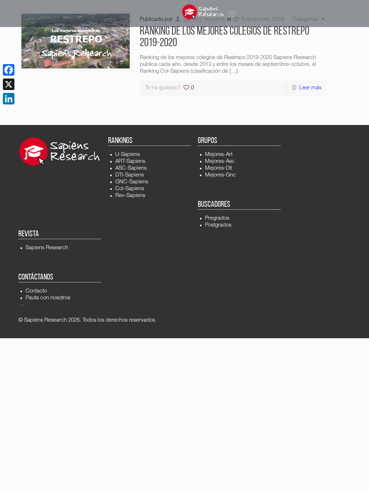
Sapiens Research (47, 248)
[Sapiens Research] (203, 11)
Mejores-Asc (220, 161)
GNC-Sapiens (131, 182)
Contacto (36, 291)
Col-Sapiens (129, 189)
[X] (8, 84)
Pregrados (217, 218)
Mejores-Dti (218, 168)
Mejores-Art (218, 154)
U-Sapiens (127, 154)
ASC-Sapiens (131, 168)
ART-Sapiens (130, 161)
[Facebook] (8, 70)
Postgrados (218, 225)
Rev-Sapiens (130, 195)
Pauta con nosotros (48, 298)
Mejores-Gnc (220, 175)
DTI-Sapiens (129, 175)
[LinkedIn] (8, 98)
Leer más (310, 88)
